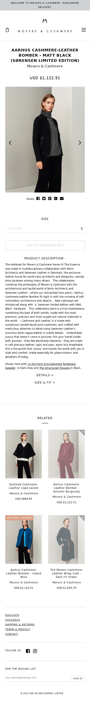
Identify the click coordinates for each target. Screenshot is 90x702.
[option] (45, 139)
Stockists (12, 620)
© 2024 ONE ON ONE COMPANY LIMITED (42, 693)
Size (45, 218)
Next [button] (80, 143)
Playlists (12, 615)
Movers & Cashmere (45, 66)
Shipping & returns (20, 624)
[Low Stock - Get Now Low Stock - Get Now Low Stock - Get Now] (23, 562)
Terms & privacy (17, 629)
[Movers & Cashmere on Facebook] (28, 651)
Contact (11, 634)
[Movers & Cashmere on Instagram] (35, 651)
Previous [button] (10, 143)
